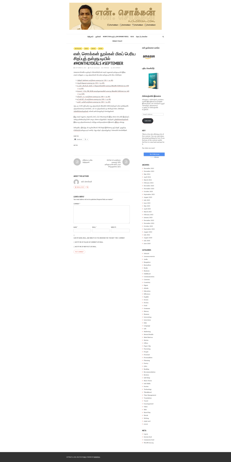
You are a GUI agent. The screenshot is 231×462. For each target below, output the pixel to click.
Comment (77, 204)
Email (94, 227)
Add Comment (117, 68)
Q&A (145, 366)
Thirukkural (148, 392)
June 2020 (147, 243)
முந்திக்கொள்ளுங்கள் (121, 119)
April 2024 (147, 177)
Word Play (147, 412)
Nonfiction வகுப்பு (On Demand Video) (115, 36)
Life (145, 329)
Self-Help (147, 378)
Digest (146, 285)
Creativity (147, 282)
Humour (146, 314)
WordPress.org (148, 443)
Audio (146, 259)
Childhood (147, 274)
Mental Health (148, 334)
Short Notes (148, 381)
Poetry (146, 363)
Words (146, 415)
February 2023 (148, 215)
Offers (100, 48)
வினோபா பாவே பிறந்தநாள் (88, 161)
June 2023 (147, 203)
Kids (145, 323)
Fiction (146, 303)
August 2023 (148, 197)
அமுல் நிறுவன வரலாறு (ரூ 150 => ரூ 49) (90, 83)
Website (113, 227)
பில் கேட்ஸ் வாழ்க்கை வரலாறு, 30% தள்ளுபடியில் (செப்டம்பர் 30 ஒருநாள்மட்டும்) (113, 163)
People (146, 352)
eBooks (93, 48)
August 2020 (148, 238)
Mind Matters (148, 337)
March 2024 (148, 180)
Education (147, 291)
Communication (149, 277)
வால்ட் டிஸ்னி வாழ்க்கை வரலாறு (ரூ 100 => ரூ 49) (93, 102)
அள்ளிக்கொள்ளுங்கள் (81, 111)
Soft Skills (147, 384)
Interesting (147, 317)
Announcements (149, 256)
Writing (146, 418)
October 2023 (148, 191)
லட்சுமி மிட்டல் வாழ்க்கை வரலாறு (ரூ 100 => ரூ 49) (94, 99)
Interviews (147, 320)
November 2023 (149, 189)
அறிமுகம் (90, 36)
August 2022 (148, 232)
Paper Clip (147, 346)
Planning (147, 360)
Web (145, 410)
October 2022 (148, 226)
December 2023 (149, 186)
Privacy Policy (117, 41)
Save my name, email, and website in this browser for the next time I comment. (99, 238)
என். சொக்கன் (95, 68)
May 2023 (147, 206)
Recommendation (149, 372)
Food (145, 305)
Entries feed (148, 437)
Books (86, 48)
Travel (146, 401)
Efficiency (147, 294)
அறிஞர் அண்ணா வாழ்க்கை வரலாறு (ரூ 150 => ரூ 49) (95, 80)
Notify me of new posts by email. (85, 247)
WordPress (97, 457)
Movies (146, 340)
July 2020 (147, 241)
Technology (148, 389)
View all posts (80, 187)
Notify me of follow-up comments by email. (89, 242)
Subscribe (148, 121)
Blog (132, 36)
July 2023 (147, 200)
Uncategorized (148, 404)
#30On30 (77, 130)
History (146, 311)
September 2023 (149, 194)
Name (76, 227)
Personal (147, 355)
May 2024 (147, 174)
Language (147, 326)
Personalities (148, 358)
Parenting (147, 349)
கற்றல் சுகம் (147, 421)
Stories (146, 386)
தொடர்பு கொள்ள (141, 36)
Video (146, 407)
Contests (147, 279)
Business (146, 271)
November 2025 (149, 171)
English (146, 297)
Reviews (146, 375)
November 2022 (149, 223)
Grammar (147, 308)
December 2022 (149, 220)
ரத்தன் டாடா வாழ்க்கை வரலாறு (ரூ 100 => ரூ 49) (93, 96)
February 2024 (148, 183)
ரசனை (146, 424)
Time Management (150, 395)
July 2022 (147, 235)
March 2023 (148, 212)
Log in (146, 434)
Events (146, 300)
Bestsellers (78, 48)
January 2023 (148, 217)
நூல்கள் (98, 36)
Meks (84, 457)
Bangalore (147, 262)
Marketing (147, 332)
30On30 (146, 253)
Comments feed (149, 440)
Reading (146, 369)
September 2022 (149, 229)
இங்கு (117, 122)
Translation (148, 398)
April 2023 (147, 209)
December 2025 (149, 168)
